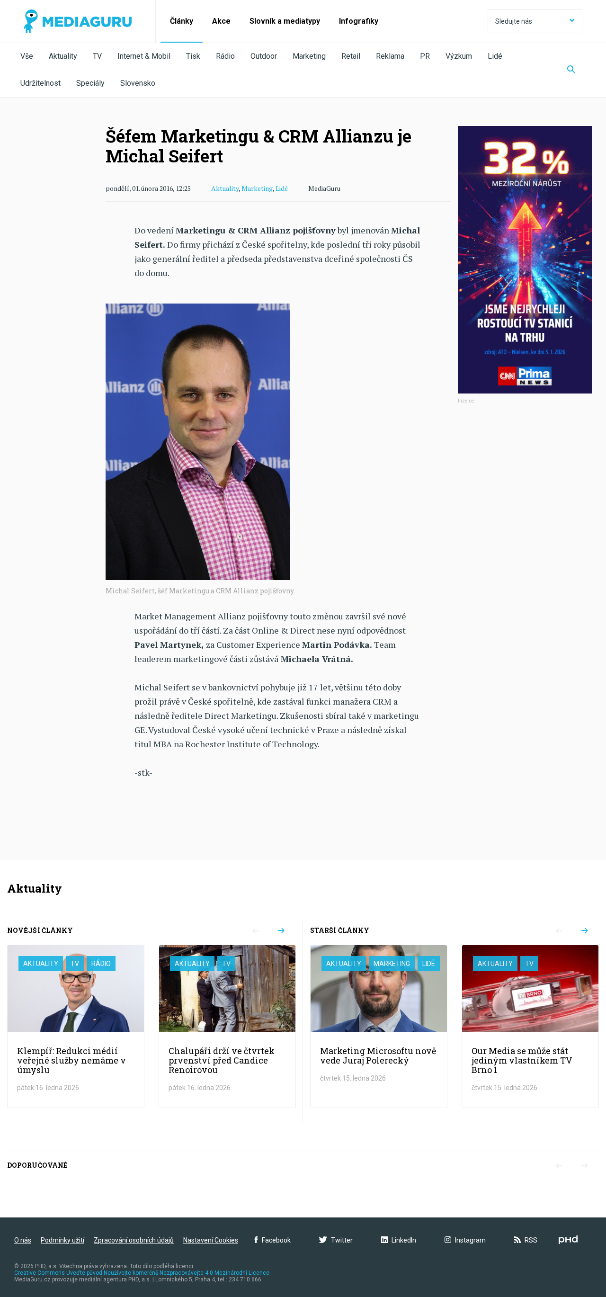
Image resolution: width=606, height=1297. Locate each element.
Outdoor (263, 56)
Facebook (276, 1240)
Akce (221, 21)
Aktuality (63, 56)
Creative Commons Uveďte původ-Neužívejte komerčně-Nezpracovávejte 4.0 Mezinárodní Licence (141, 1273)
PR (425, 56)
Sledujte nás (513, 21)
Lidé (495, 56)
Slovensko (137, 83)
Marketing (309, 56)
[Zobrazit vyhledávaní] (571, 70)
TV (97, 56)
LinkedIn (404, 1240)
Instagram (470, 1240)
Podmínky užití (62, 1240)
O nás (22, 1240)
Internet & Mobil (143, 56)
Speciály (90, 83)
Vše (26, 56)
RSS (531, 1240)
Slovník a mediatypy (285, 21)
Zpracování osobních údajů (134, 1240)
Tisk (193, 56)
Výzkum (459, 56)
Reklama (390, 56)
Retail (350, 56)
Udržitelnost (40, 83)
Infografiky (358, 21)
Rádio (225, 56)
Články (181, 21)
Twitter (342, 1240)
